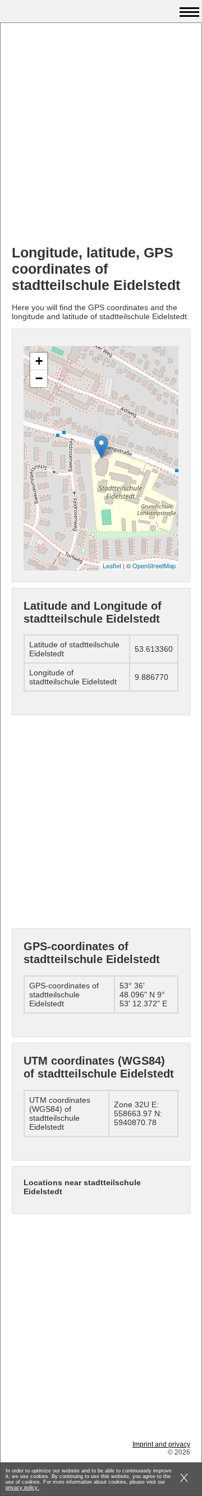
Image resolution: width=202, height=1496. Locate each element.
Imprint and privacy (161, 1444)
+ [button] (39, 361)
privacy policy (22, 1487)
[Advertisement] (101, 135)
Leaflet (112, 565)
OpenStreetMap (154, 565)
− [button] (39, 378)
